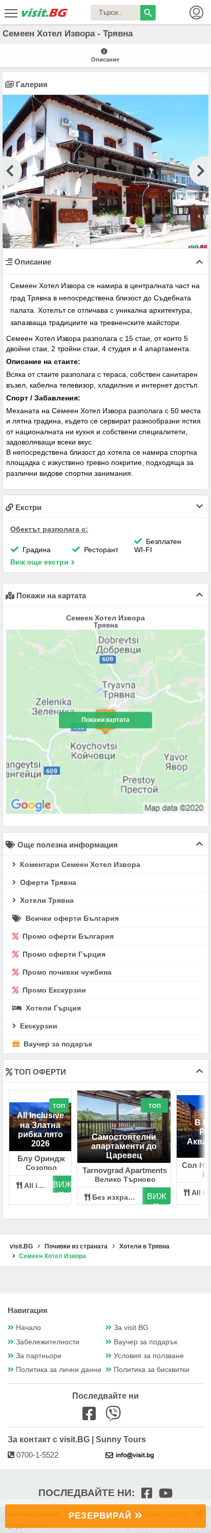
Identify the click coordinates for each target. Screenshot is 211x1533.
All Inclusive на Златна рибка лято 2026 (40, 1129)
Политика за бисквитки (151, 1370)
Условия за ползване (149, 1356)
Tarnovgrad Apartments (124, 1170)
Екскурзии (37, 1026)
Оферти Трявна (47, 882)
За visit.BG (131, 1328)
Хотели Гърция (52, 1008)
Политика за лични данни (58, 1370)
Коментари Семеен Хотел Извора (79, 864)
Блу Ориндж (41, 1158)
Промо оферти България (67, 936)
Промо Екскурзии (53, 990)
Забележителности (47, 1342)
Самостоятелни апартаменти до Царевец (124, 1146)
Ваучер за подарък (57, 1044)
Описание (105, 59)
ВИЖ (62, 1184)
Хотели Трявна (46, 900)
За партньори (38, 1356)
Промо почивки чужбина (66, 972)
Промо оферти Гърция (63, 954)
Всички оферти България (71, 918)
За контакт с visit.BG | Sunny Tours (77, 1439)
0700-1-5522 (36, 1454)
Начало (28, 1328)
